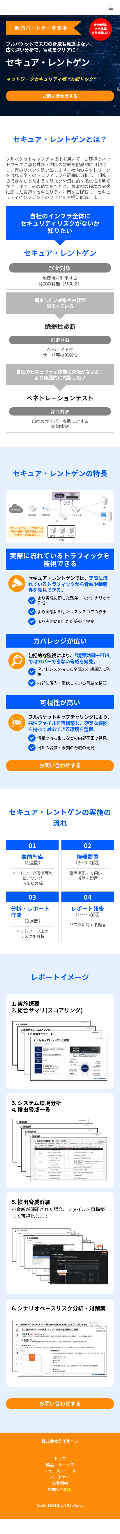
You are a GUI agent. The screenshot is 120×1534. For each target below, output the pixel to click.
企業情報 (60, 1483)
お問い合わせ (60, 1489)
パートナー (60, 1477)
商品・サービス (60, 1464)
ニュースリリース (60, 1471)
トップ (60, 1458)
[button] (111, 8)
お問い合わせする (60, 96)
